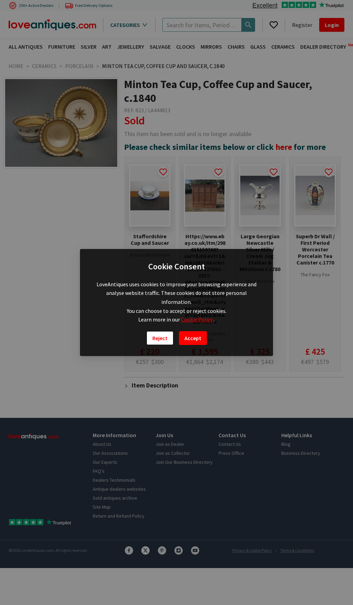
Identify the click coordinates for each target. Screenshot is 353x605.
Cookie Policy (197, 319)
